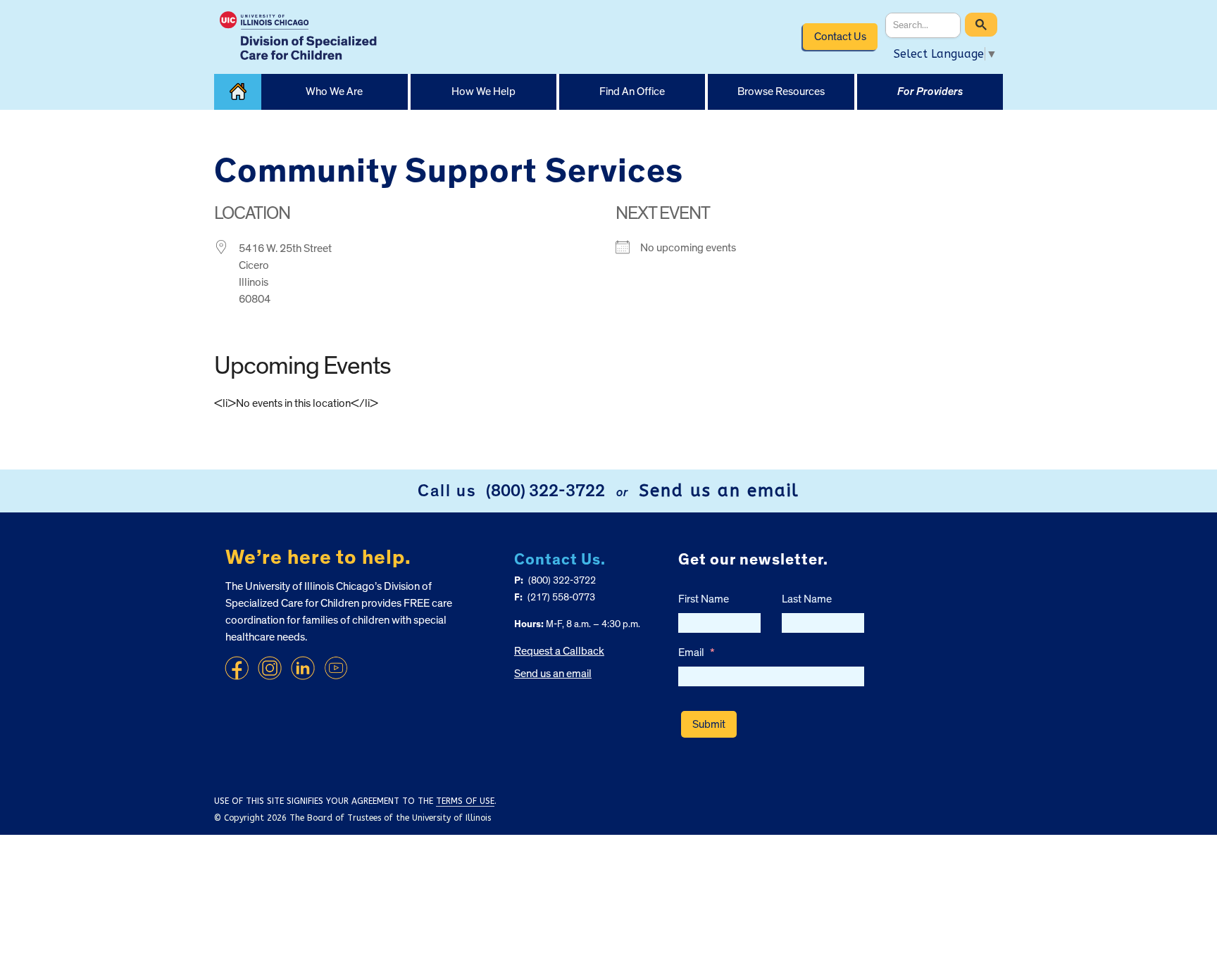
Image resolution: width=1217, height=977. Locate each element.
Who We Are (334, 91)
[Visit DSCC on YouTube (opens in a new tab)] (336, 668)
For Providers (930, 91)
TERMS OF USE (465, 801)
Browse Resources (781, 91)
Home (237, 92)
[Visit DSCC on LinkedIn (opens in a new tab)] (303, 668)
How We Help (483, 91)
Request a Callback (559, 651)
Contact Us (840, 36)
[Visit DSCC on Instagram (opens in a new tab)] (269, 668)
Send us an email (719, 490)
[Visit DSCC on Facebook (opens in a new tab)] (236, 668)
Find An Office (632, 91)
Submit (708, 724)
